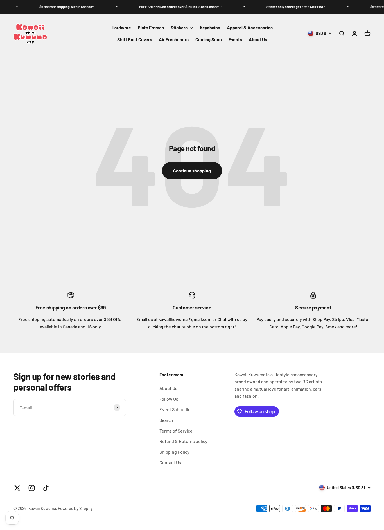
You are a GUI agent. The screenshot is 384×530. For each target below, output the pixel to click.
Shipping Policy (174, 452)
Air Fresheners (174, 39)
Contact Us (170, 462)
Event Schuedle (175, 409)
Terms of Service (176, 430)
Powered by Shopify (75, 508)
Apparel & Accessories (250, 27)
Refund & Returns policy (183, 441)
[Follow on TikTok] (46, 488)
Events (235, 39)
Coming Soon (208, 39)
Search (166, 420)
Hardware (121, 27)
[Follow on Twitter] (17, 488)
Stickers (179, 27)
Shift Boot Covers (134, 39)
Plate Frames (151, 27)
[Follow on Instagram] (31, 488)
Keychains (210, 27)
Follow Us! (169, 399)
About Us (258, 39)
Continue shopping (192, 170)
